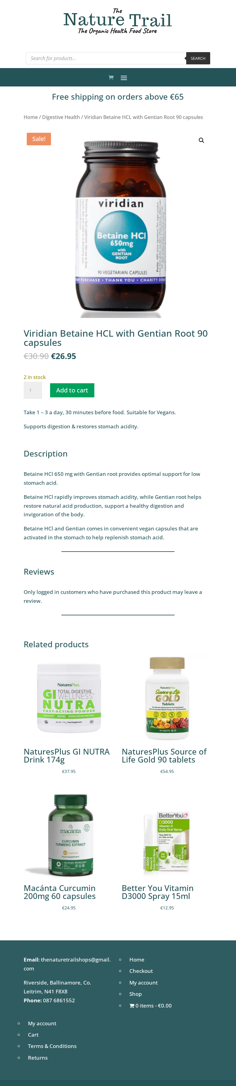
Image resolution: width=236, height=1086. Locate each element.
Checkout (141, 970)
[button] (201, 140)
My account (143, 982)
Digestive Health (61, 117)
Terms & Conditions (52, 1046)
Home (31, 117)
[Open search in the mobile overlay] (118, 58)
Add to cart (72, 390)
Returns (38, 1057)
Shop (135, 993)
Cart (33, 1034)
